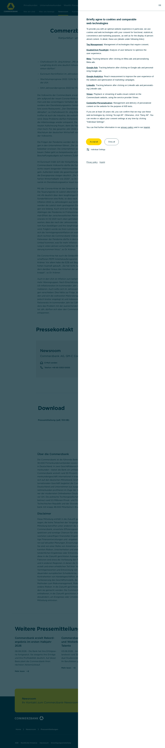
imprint (147, 127)
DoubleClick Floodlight (97, 50)
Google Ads (92, 67)
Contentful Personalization (99, 103)
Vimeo (89, 94)
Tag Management (94, 44)
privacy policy (127, 127)
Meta (88, 59)
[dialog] (82, 374)
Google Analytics (94, 76)
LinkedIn (90, 85)
